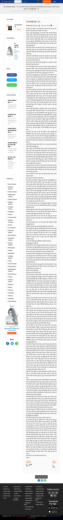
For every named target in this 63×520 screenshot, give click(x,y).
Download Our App (41, 477)
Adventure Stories (11, 239)
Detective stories (11, 231)
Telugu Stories (39, 504)
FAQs (4, 498)
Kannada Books (29, 506)
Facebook (12, 75)
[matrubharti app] (38, 1)
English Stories (39, 493)
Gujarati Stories (40, 489)
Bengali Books (28, 500)
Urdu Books (28, 509)
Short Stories (12, 184)
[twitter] (56, 492)
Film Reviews (12, 266)
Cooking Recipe (10, 257)
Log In (54, 1)
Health (10, 250)
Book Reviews (12, 274)
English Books (28, 486)
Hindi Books (28, 489)
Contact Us (6, 489)
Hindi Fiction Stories (16, 57)
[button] (20, 1)
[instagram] (53, 492)
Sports (10, 287)
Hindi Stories (39, 486)
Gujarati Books (29, 491)
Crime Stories (12, 301)
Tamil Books (28, 495)
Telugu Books (28, 498)
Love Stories (12, 228)
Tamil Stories (39, 502)
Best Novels (17, 489)
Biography (11, 253)
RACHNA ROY (18, 25)
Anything (10, 298)
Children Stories (10, 203)
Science (10, 295)
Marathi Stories (40, 491)
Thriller (10, 277)
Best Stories (17, 486)
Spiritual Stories (10, 188)
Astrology (11, 293)
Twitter (13, 80)
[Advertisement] (11, 356)
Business (11, 284)
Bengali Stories (40, 495)
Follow (19, 29)
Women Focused (10, 221)
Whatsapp (12, 85)
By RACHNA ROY (16, 51)
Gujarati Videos (18, 491)
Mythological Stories (12, 270)
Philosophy (11, 247)
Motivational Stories (12, 195)
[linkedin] (55, 495)
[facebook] (49, 492)
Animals (10, 290)
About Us (5, 486)
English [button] (24, 1)
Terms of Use (6, 493)
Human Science (10, 244)
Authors (16, 493)
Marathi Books (29, 493)
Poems (10, 214)
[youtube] (51, 495)
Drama (10, 225)
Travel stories (12, 217)
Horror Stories (12, 263)
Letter (10, 261)
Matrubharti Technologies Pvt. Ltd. (21, 516)
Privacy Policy (6, 491)
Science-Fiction (10, 280)
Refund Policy (6, 495)
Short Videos (17, 495)
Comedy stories (10, 208)
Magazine (11, 212)
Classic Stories (12, 199)
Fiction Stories (12, 192)
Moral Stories (12, 235)
